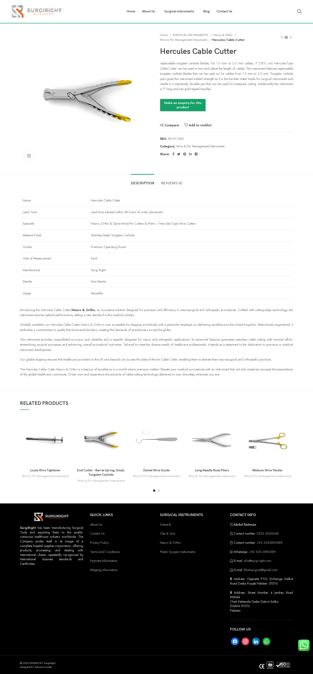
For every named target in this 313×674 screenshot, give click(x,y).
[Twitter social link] (179, 154)
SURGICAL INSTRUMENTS (191, 35)
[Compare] (67, 422)
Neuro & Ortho (223, 35)
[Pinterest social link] (185, 154)
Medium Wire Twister (267, 470)
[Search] (299, 11)
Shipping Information (104, 570)
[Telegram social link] (196, 154)
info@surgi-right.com (257, 560)
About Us (96, 524)
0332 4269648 (268, 533)
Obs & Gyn (167, 533)
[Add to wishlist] (67, 443)
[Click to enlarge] (29, 155)
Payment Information (103, 560)
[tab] (142, 181)
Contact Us (97, 533)
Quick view (67, 432)
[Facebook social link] (173, 154)
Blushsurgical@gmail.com (260, 570)
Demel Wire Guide (156, 470)
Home (164, 35)
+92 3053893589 (270, 542)
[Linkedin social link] (190, 154)
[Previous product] (281, 37)
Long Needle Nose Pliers (212, 470)
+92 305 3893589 (262, 552)
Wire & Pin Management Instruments (184, 40)
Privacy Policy (99, 542)
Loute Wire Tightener (45, 470)
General (165, 524)
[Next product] (290, 37)
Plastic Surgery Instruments (177, 552)
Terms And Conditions (105, 552)
